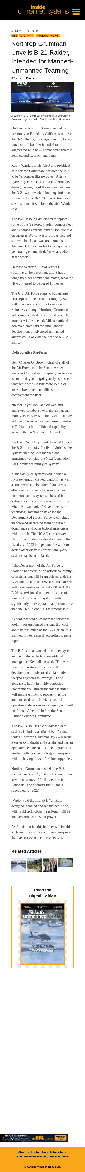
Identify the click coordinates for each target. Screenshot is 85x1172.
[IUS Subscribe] (34, 1137)
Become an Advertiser (31, 1156)
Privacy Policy (59, 1156)
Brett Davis (25, 77)
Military (26, 35)
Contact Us (38, 1152)
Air (14, 35)
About (22, 1152)
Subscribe (56, 1152)
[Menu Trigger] (76, 11)
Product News (47, 35)
